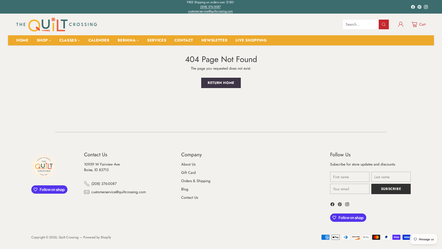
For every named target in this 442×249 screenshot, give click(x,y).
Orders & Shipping (195, 181)
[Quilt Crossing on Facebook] (413, 8)
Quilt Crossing (69, 237)
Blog (184, 189)
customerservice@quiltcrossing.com (210, 11)
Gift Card (188, 172)
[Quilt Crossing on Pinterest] (419, 8)
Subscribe (391, 188)
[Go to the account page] (400, 24)
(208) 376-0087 (210, 7)
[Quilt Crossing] (56, 24)
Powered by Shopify (97, 237)
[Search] (384, 24)
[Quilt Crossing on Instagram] (426, 8)
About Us (188, 164)
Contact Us (189, 197)
